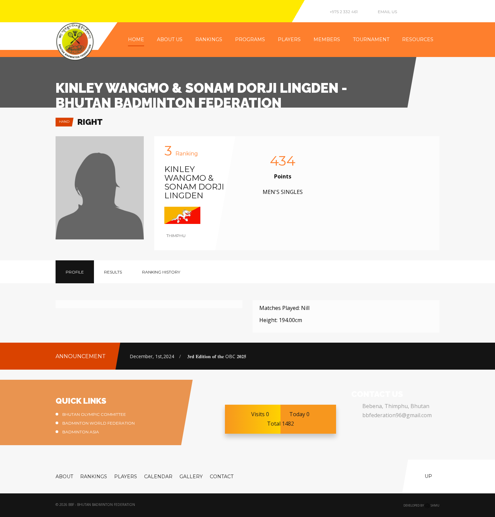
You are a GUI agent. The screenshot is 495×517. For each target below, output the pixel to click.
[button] (429, 354)
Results (113, 272)
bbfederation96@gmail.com (397, 415)
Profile (75, 272)
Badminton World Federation (98, 423)
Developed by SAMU (421, 505)
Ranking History (161, 272)
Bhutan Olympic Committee (94, 414)
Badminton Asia (80, 431)
